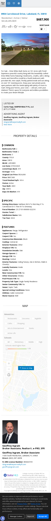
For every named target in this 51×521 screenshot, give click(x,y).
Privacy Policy (22, 504)
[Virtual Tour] (19, 3)
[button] (2, 518)
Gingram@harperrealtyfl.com (15, 122)
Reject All (30, 516)
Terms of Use (35, 504)
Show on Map (26, 368)
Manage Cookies (16, 516)
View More (8, 124)
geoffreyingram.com (10, 467)
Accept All (43, 516)
